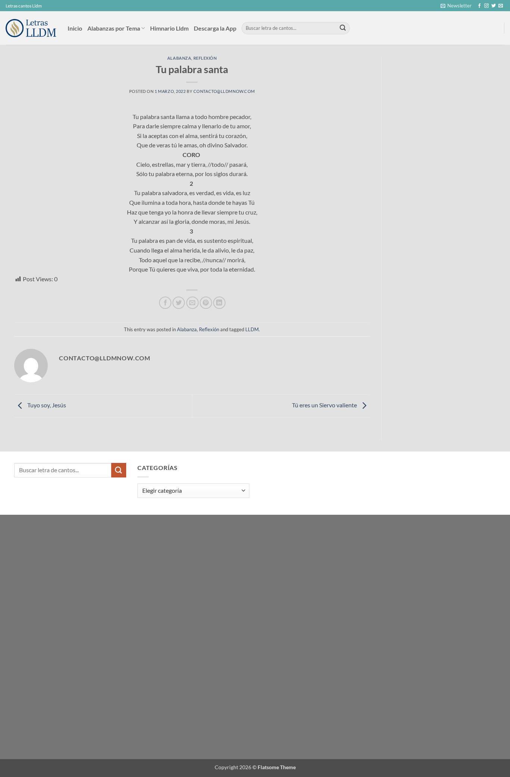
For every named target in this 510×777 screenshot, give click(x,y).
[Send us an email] (500, 6)
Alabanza (179, 58)
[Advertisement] (445, 112)
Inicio (75, 28)
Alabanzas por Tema (113, 28)
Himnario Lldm (169, 28)
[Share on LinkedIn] (219, 303)
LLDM (252, 329)
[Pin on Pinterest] (206, 303)
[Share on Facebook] (165, 303)
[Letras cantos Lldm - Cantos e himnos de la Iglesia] (31, 28)
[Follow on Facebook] (479, 6)
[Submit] (342, 28)
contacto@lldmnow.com (224, 91)
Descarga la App (215, 28)
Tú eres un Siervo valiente (325, 404)
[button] (456, 5)
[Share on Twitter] (178, 303)
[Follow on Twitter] (493, 6)
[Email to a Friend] (192, 303)
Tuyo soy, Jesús (46, 404)
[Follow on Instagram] (486, 6)
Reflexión (205, 58)
